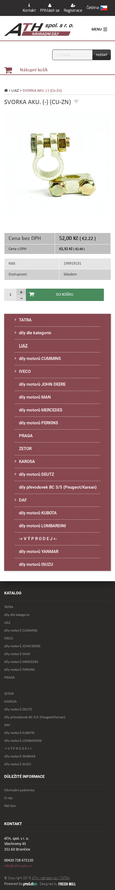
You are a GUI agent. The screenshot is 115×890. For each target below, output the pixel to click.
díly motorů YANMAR (38, 551)
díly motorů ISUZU (36, 564)
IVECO (25, 371)
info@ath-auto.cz (18, 866)
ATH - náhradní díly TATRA (51, 878)
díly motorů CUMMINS (40, 358)
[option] (57, 162)
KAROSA (27, 461)
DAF (23, 500)
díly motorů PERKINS (38, 422)
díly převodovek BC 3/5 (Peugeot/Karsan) (58, 487)
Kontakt (29, 10)
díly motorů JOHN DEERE (42, 384)
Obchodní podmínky (19, 790)
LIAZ (15, 90)
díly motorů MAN (35, 397)
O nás (8, 798)
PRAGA (26, 435)
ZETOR (25, 448)
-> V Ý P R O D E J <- (38, 538)
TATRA (25, 319)
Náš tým (10, 806)
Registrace (73, 10)
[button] (96, 8)
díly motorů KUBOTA (38, 512)
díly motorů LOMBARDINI (42, 525)
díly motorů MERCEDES (40, 410)
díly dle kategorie (35, 332)
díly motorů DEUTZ (36, 474)
